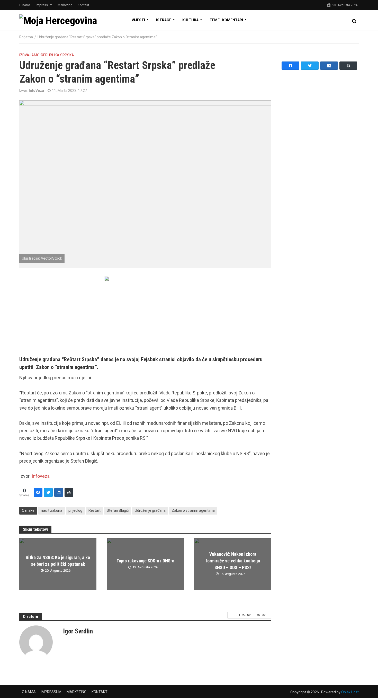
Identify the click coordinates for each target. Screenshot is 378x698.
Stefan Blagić (118, 510)
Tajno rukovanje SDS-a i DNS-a (145, 560)
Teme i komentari (226, 20)
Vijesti (138, 20)
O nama (25, 5)
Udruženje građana (150, 510)
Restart (94, 510)
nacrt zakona (51, 510)
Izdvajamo (29, 55)
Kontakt (83, 5)
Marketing (65, 5)
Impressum (44, 5)
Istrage (163, 20)
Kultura (190, 20)
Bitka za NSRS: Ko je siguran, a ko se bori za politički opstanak (58, 561)
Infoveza (41, 476)
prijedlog (75, 510)
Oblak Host (350, 692)
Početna (26, 37)
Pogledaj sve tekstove (249, 615)
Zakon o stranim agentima (193, 510)
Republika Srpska (57, 55)
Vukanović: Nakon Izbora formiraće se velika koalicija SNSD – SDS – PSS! (232, 560)
